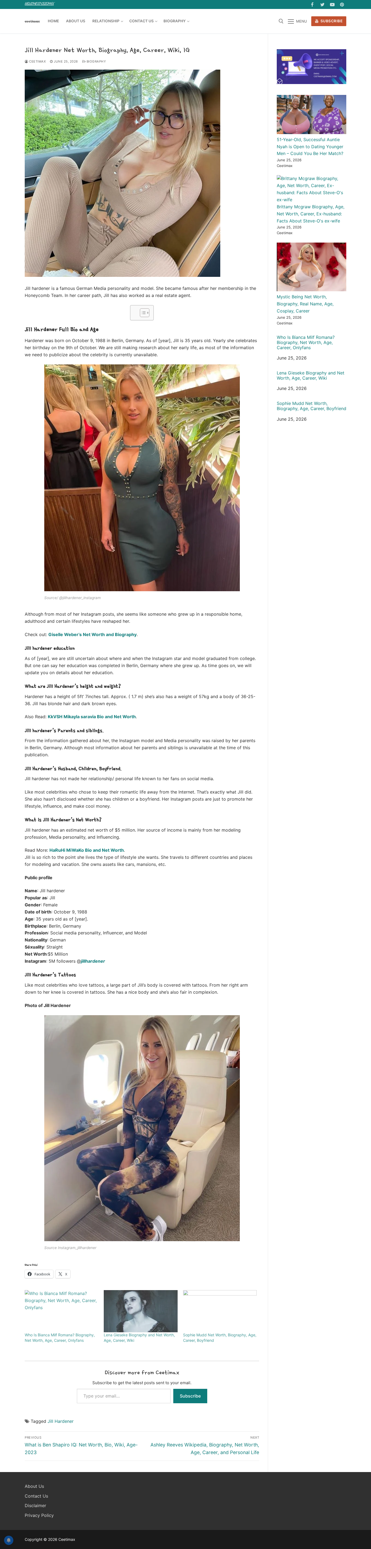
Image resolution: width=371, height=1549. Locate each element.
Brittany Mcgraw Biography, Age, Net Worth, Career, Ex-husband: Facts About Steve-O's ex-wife (310, 214)
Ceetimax (37, 61)
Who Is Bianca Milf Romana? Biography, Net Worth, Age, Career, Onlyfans (306, 342)
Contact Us (36, 1496)
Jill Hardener (61, 1421)
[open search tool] (281, 21)
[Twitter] (322, 4)
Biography (96, 61)
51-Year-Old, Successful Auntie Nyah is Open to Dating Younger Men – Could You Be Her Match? (310, 146)
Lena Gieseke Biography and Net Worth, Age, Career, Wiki (310, 375)
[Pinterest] (342, 4)
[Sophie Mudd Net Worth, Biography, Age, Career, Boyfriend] (220, 1311)
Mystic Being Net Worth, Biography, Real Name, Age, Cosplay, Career (305, 304)
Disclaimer (35, 1505)
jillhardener (93, 961)
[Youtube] (332, 4)
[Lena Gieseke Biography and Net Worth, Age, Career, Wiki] (140, 1311)
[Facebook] (312, 4)
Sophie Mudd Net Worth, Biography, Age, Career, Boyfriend (311, 406)
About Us (34, 1486)
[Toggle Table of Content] (142, 312)
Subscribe (330, 21)
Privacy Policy (39, 1515)
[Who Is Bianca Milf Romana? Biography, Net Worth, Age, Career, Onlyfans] (61, 1311)
